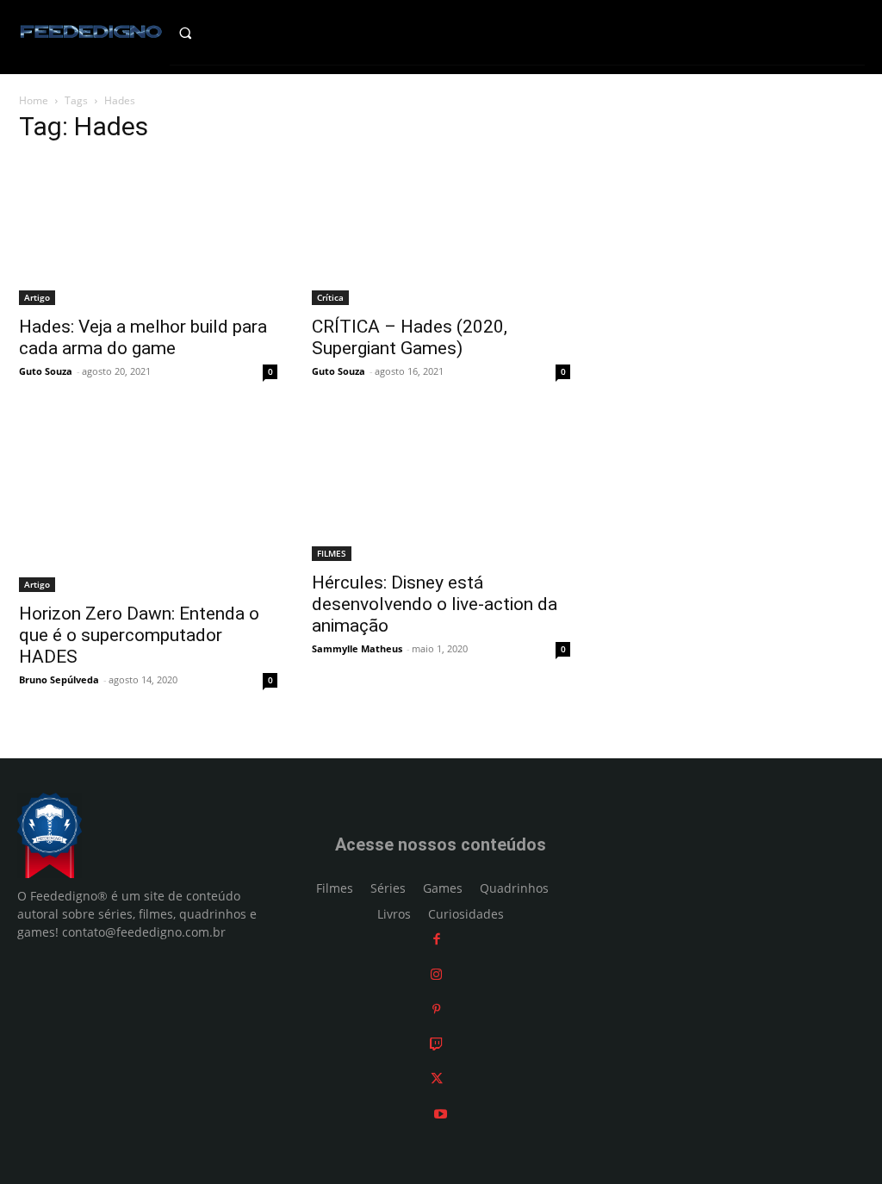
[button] (201, 33)
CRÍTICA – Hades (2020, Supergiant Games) (409, 337)
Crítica (330, 297)
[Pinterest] (436, 1008)
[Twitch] (436, 1044)
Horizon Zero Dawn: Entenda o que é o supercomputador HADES (139, 635)
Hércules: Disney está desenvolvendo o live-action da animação (434, 604)
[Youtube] (440, 1113)
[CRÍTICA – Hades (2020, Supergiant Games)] (441, 232)
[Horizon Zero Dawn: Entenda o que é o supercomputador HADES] (148, 503)
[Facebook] (436, 939)
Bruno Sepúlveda (59, 679)
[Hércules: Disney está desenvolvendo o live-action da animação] (441, 488)
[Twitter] (436, 1078)
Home (33, 100)
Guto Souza (45, 371)
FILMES (331, 553)
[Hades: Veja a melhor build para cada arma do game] (148, 232)
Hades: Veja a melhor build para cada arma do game (143, 337)
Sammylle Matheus (357, 648)
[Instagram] (436, 974)
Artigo (37, 297)
